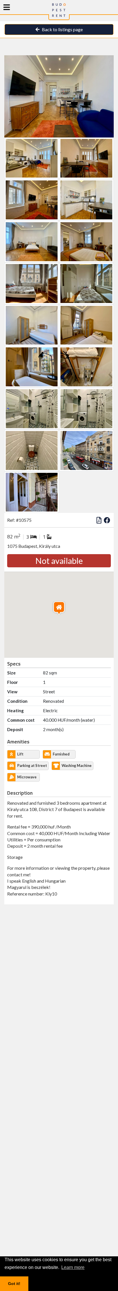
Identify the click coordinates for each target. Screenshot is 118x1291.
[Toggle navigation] (6, 7)
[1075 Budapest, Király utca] (59, 95)
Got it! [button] (14, 1283)
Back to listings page (62, 29)
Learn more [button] (72, 1267)
